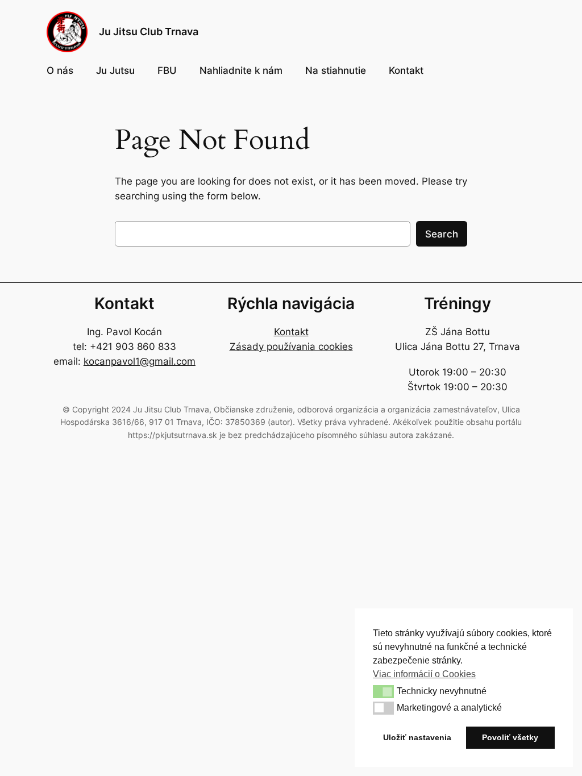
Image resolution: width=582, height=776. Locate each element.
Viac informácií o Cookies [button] (424, 674)
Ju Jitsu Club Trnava (148, 31)
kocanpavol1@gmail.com (140, 361)
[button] (383, 691)
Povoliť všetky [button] (510, 737)
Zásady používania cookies (291, 346)
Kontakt (291, 331)
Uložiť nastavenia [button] (417, 737)
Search (441, 234)
